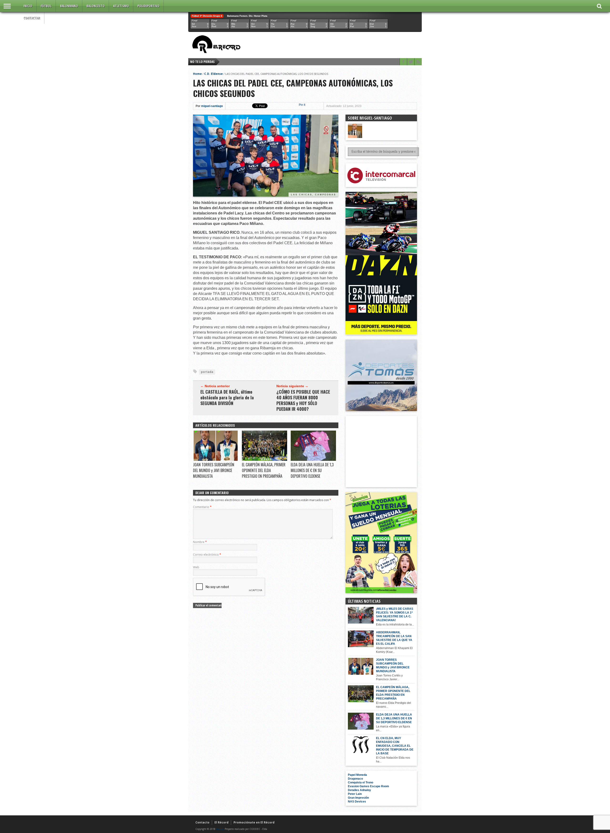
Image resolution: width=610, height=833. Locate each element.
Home (197, 74)
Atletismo (121, 6)
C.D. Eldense (213, 74)
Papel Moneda (357, 775)
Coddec (220, 829)
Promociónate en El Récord (254, 822)
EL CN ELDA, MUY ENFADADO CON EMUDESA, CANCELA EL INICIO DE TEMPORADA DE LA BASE (394, 745)
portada (207, 372)
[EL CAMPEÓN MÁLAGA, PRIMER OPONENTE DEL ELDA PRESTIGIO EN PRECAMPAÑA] (264, 460)
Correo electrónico (207, 555)
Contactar (31, 17)
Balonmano (69, 6)
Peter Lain (355, 794)
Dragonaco (355, 778)
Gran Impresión (358, 797)
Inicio (27, 6)
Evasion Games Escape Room (368, 786)
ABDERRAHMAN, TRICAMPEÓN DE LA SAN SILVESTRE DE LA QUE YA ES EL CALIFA (394, 638)
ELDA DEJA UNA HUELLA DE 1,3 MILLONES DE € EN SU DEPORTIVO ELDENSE (312, 470)
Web (196, 567)
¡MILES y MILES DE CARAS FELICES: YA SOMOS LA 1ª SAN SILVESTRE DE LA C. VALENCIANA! (394, 614)
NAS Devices (357, 801)
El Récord (221, 822)
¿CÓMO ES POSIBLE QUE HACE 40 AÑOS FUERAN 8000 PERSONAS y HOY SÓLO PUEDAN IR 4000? (303, 400)
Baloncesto (95, 6)
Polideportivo (148, 6)
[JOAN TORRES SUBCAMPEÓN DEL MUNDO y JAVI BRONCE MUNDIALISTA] (215, 460)
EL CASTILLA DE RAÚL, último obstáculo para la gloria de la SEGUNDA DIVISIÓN (227, 397)
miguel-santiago (212, 106)
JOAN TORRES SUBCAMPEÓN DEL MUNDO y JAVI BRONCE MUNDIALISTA (213, 470)
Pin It (302, 105)
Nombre (200, 542)
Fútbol (46, 6)
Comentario (202, 507)
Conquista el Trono (360, 782)
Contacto (202, 822)
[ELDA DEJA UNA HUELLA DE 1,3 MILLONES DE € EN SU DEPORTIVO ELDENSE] (313, 460)
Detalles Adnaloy (359, 790)
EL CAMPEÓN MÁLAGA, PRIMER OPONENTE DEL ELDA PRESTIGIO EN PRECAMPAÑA (263, 470)
